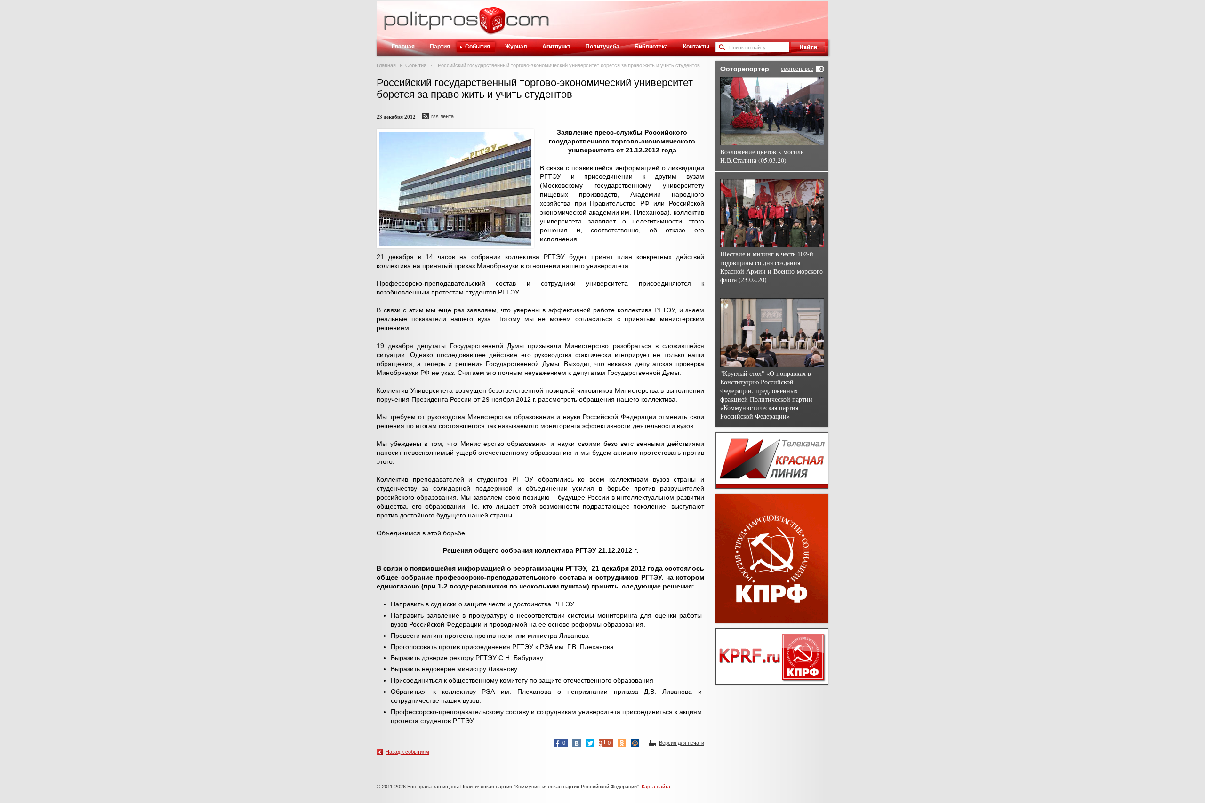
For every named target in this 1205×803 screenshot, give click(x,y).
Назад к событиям (407, 752)
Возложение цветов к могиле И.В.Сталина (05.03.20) (761, 156)
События (477, 46)
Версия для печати (681, 743)
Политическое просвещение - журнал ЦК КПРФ (492, 25)
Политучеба (602, 46)
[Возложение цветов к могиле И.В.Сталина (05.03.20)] (772, 111)
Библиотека (651, 46)
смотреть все (797, 69)
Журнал (516, 46)
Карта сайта (656, 786)
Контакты (696, 46)
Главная (403, 46)
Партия (440, 46)
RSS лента (442, 116)
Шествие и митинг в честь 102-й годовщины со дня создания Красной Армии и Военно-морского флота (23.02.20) (771, 266)
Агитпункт (556, 46)
